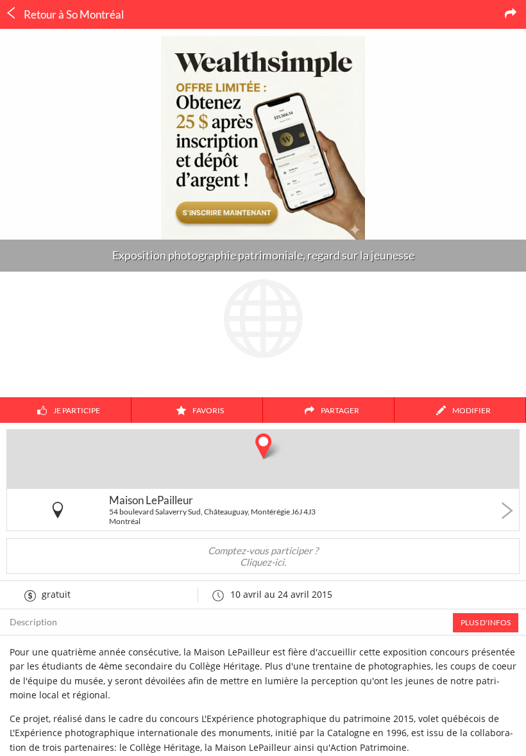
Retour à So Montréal (73, 14)
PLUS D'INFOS (486, 622)
